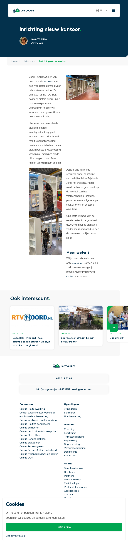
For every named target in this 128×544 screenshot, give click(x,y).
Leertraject (70, 432)
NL (101, 10)
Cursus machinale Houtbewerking (38, 420)
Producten (70, 455)
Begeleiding (70, 440)
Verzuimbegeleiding (75, 447)
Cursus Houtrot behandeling (35, 423)
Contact (68, 494)
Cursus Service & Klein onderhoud (38, 450)
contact (70, 276)
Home (14, 61)
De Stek (48, 81)
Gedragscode (71, 490)
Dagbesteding (72, 444)
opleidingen (78, 262)
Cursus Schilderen (29, 427)
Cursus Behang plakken (33, 438)
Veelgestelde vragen (75, 487)
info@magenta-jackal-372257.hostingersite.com (64, 389)
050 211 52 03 (64, 378)
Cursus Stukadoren (30, 442)
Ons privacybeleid (15, 535)
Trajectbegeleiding (74, 436)
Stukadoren (70, 408)
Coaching (69, 429)
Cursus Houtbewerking (32, 408)
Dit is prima (64, 527)
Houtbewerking (72, 416)
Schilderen (70, 412)
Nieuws (28, 61)
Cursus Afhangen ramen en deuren (39, 453)
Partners (69, 475)
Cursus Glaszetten (30, 435)
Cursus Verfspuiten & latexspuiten (38, 431)
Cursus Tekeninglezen (32, 446)
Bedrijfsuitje (70, 451)
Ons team (69, 471)
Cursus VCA (26, 457)
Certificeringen (72, 483)
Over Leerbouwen (74, 468)
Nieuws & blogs (72, 479)
